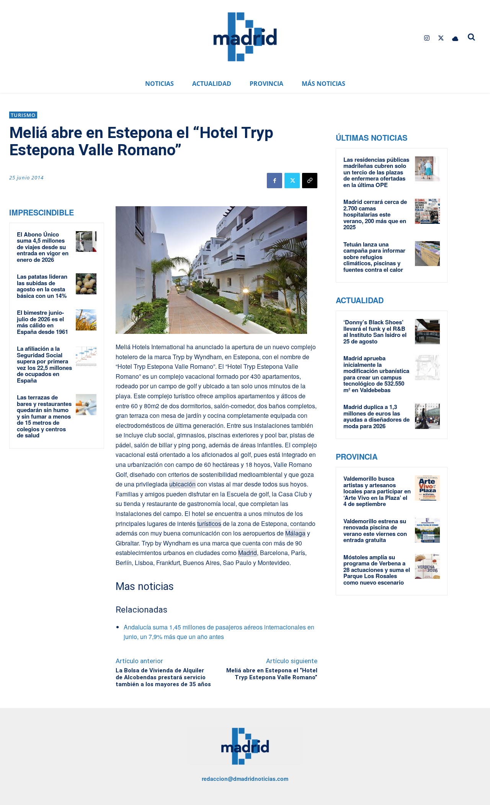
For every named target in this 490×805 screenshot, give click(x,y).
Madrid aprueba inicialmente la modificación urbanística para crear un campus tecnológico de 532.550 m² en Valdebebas (376, 374)
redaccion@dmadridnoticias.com (245, 778)
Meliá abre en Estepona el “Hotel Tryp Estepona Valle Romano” (271, 674)
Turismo (23, 115)
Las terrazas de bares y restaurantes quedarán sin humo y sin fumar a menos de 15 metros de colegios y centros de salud (44, 416)
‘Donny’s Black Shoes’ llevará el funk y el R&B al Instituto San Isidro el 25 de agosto (375, 331)
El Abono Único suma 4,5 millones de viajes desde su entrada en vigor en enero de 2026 (43, 247)
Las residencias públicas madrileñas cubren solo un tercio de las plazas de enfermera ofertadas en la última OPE (376, 172)
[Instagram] (426, 38)
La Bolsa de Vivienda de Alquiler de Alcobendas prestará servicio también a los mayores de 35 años (163, 677)
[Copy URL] (309, 180)
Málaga (295, 533)
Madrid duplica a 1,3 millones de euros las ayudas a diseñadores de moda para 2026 (376, 416)
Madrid (247, 552)
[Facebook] (274, 180)
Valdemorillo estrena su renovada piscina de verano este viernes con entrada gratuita (375, 530)
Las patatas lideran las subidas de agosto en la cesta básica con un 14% (42, 286)
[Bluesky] (455, 38)
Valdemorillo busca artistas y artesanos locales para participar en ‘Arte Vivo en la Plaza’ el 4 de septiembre (377, 491)
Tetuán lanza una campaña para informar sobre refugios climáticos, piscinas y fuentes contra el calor (374, 257)
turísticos (209, 523)
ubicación (182, 484)
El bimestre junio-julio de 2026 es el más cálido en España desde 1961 (42, 322)
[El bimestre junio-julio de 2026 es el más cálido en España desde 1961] (86, 319)
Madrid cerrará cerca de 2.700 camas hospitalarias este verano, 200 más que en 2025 (375, 214)
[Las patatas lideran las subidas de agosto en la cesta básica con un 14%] (86, 283)
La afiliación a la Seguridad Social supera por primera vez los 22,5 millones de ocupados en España (44, 364)
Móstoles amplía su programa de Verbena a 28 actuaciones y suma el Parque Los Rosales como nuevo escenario (376, 569)
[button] (471, 37)
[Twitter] (441, 38)
